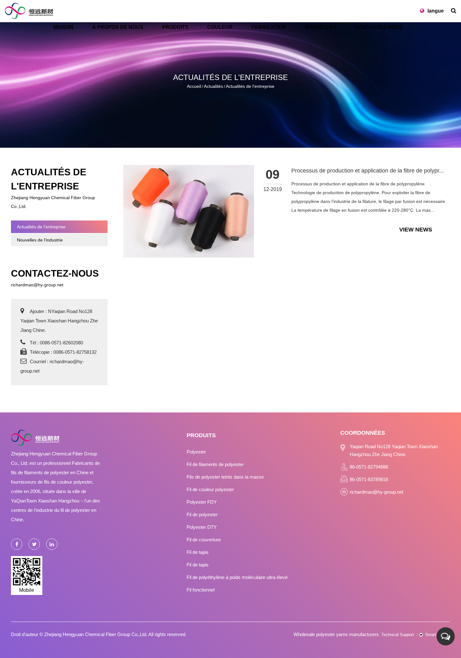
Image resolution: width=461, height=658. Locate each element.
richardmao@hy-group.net (37, 284)
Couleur (220, 27)
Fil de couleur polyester (210, 489)
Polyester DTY (202, 527)
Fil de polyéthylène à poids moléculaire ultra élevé (237, 577)
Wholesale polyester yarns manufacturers (336, 634)
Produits (175, 27)
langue (435, 10)
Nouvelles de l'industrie (40, 239)
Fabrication (269, 27)
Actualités (213, 86)
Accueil (194, 86)
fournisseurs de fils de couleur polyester (51, 482)
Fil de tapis (198, 552)
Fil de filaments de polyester (215, 464)
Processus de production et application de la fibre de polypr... (367, 170)
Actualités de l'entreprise (41, 226)
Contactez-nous (379, 27)
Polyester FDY (202, 502)
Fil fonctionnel (201, 589)
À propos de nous (117, 27)
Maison (63, 27)
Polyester (196, 451)
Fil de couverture (204, 539)
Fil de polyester (202, 514)
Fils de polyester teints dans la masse (225, 477)
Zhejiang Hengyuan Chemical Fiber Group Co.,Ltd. (95, 634)
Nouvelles (320, 27)
